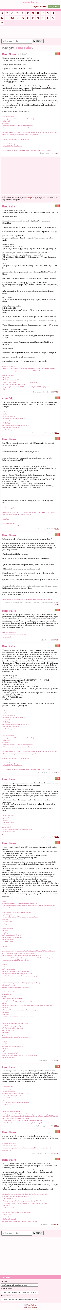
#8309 (57, 1060)
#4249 (57, 392)
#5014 (57, 1153)
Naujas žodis (54, 7)
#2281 (57, 153)
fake (26, 1163)
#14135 (56, 1126)
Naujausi (35, 6)
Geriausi (43, 6)
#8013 (57, 837)
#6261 (57, 640)
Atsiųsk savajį (31, 198)
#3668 (57, 433)
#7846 (57, 604)
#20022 (56, 1224)
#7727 (57, 529)
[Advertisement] (30, 33)
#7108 (57, 772)
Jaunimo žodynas (30, 2)
